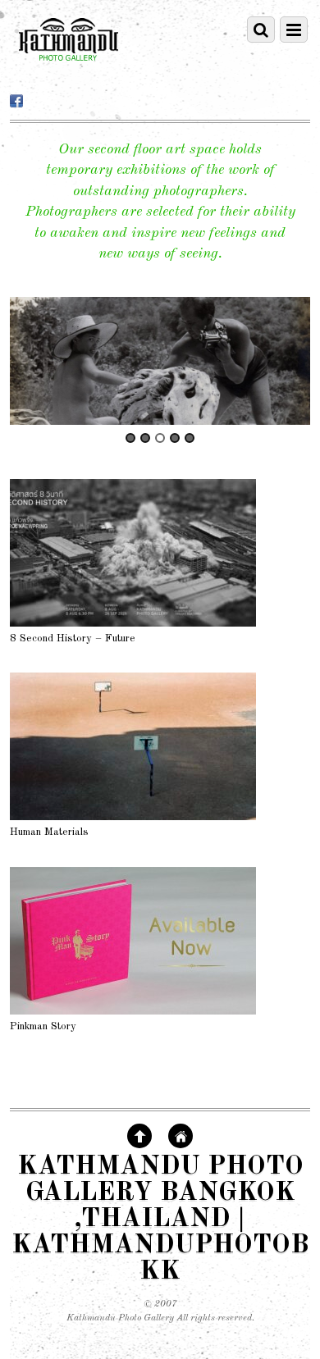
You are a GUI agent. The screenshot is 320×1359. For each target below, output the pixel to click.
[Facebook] (16, 101)
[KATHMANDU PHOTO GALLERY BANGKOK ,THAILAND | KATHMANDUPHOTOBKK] (68, 68)
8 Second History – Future (72, 638)
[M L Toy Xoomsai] (160, 361)
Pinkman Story (43, 1026)
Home (180, 1136)
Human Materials (49, 832)
